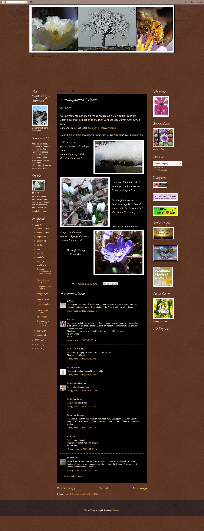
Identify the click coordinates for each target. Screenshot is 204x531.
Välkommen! (42, 317)
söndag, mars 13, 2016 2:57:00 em (82, 470)
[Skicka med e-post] (104, 283)
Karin (69, 436)
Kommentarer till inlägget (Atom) (86, 494)
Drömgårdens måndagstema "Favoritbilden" (44, 272)
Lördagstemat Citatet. (42, 311)
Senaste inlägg (66, 488)
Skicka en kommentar (73, 476)
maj (39, 253)
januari (40, 335)
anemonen (72, 458)
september (42, 237)
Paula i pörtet (73, 415)
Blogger (116, 510)
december (41, 228)
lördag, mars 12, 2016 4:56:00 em (81, 428)
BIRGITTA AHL (73, 349)
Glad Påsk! (41, 265)
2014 (37, 344)
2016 (37, 225)
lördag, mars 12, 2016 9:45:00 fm (81, 375)
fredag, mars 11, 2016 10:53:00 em (82, 311)
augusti (40, 241)
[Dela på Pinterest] (116, 283)
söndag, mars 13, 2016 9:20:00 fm (82, 449)
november (41, 232)
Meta (37, 193)
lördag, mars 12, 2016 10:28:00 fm (82, 390)
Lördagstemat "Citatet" (42, 294)
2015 (37, 340)
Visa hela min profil (40, 211)
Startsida (104, 488)
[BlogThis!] (107, 283)
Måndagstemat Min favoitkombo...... (44, 302)
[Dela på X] (110, 283)
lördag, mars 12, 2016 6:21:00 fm (81, 340)
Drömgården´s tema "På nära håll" (43, 323)
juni (39, 249)
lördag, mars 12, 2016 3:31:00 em (81, 406)
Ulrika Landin (73, 399)
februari (40, 331)
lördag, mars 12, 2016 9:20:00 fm (81, 359)
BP (68, 301)
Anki (69, 319)
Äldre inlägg (140, 488)
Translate (163, 170)
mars (39, 261)
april (39, 257)
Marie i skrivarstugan (104, 127)
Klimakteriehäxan (75, 383)
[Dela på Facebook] (113, 283)
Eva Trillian (72, 367)
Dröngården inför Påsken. (44, 287)
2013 (37, 348)
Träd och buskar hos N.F (44, 281)
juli (38, 245)
